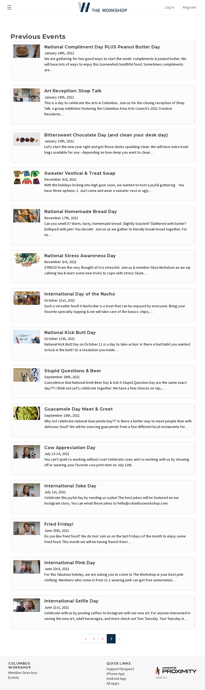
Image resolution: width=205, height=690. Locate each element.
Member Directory (22, 672)
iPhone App (116, 673)
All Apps (113, 683)
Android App (116, 678)
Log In (169, 7)
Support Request (120, 668)
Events (13, 677)
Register (190, 7)
